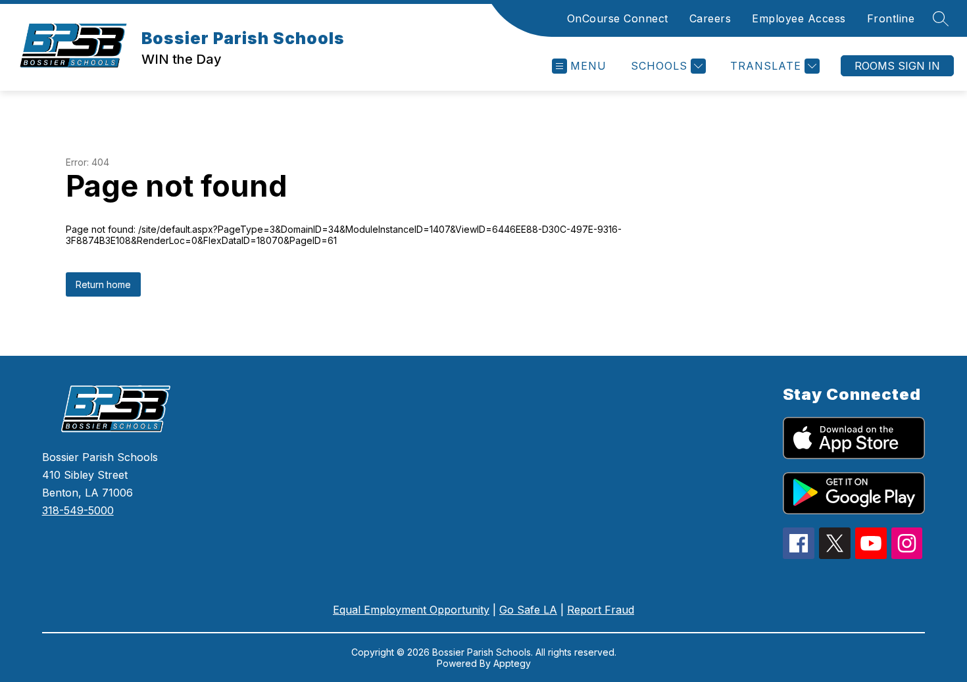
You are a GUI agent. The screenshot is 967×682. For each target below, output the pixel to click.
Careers (710, 18)
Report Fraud (600, 609)
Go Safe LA (528, 609)
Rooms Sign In (897, 65)
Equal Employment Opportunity (411, 609)
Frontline (891, 18)
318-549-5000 (78, 510)
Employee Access (799, 18)
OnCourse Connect (617, 18)
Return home (103, 284)
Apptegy (512, 663)
